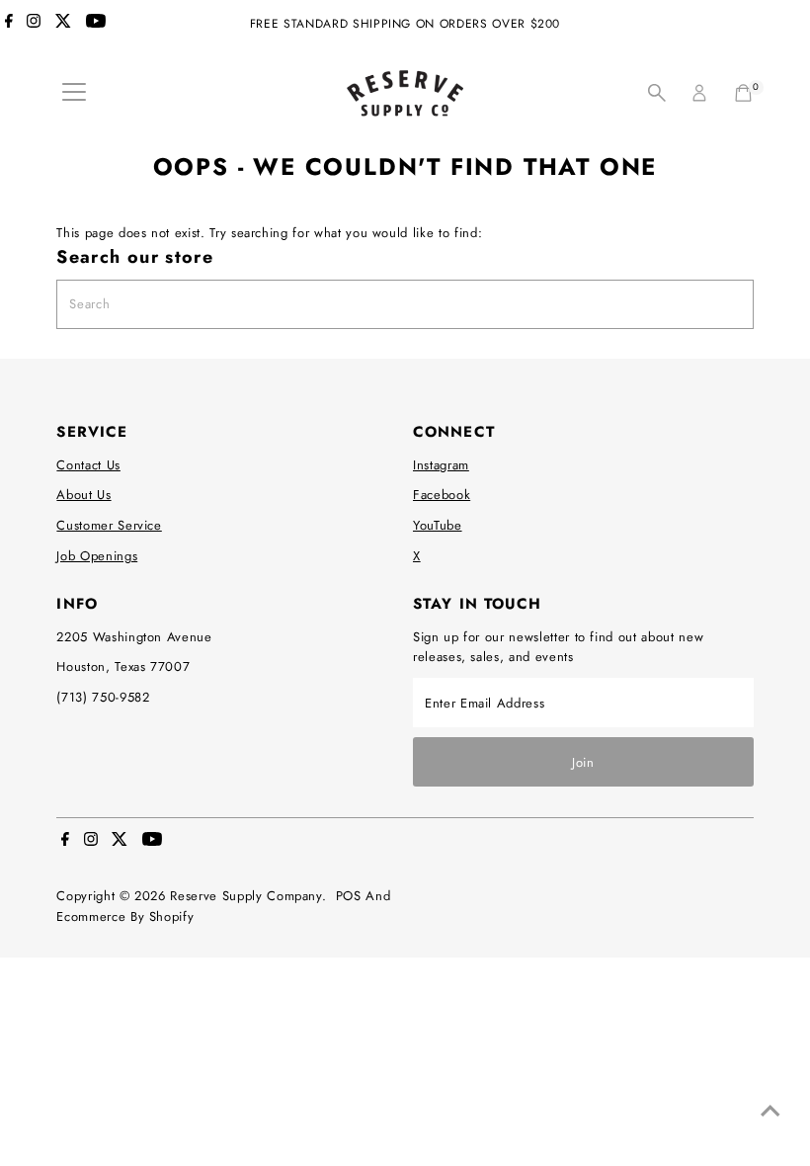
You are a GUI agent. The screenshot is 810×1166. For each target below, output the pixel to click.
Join (583, 762)
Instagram (441, 465)
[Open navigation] (74, 93)
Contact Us (88, 465)
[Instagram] (33, 23)
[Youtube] (96, 23)
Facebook (441, 494)
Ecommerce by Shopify (125, 916)
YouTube (437, 525)
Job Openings (96, 555)
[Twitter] (63, 23)
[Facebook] (9, 23)
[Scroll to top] (770, 1111)
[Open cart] (743, 93)
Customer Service (108, 525)
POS (349, 895)
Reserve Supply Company (245, 895)
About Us (83, 494)
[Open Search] (657, 93)
